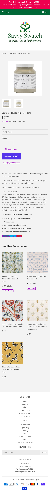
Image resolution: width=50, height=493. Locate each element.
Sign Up (44, 452)
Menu (7, 12)
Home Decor (25, 425)
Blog (25, 407)
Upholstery (25, 428)
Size (3, 127)
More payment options (11, 163)
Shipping (5, 121)
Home (4, 53)
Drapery (25, 431)
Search (25, 401)
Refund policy (25, 416)
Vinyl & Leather (25, 437)
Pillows (25, 440)
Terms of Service (25, 413)
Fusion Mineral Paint (25, 443)
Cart (46, 12)
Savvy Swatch (19, 479)
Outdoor (25, 434)
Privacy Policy (25, 410)
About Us (25, 404)
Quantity (5, 138)
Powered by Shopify (32, 479)
